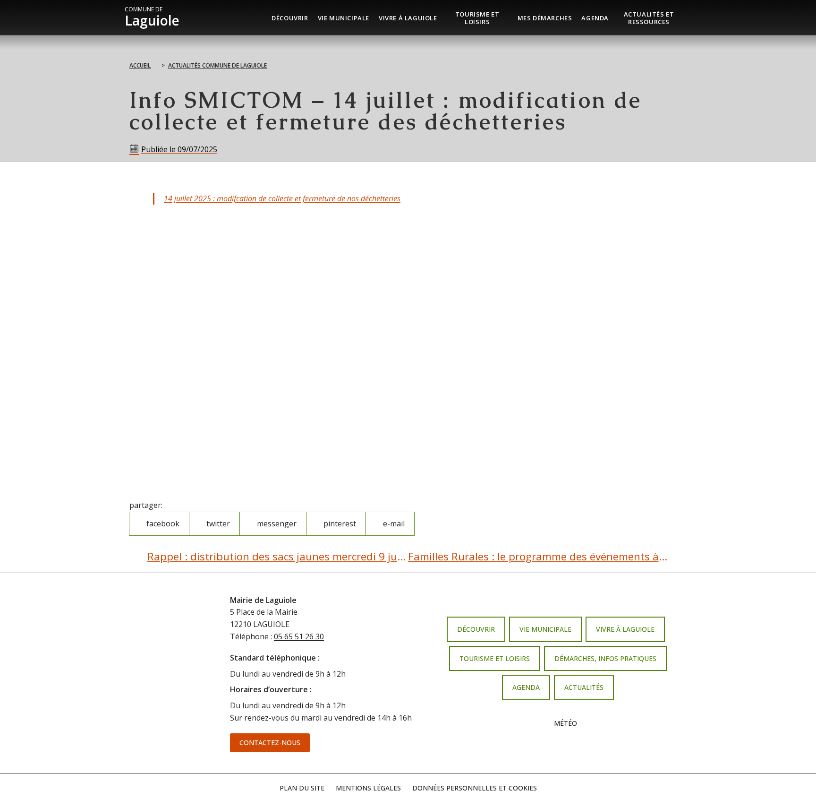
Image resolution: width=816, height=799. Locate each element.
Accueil (140, 65)
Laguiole (152, 17)
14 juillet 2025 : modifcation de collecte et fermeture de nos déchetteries (282, 198)
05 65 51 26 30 (299, 636)
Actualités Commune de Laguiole (217, 65)
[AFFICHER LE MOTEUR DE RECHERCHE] (691, 17)
